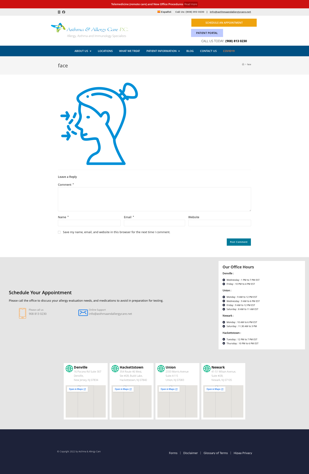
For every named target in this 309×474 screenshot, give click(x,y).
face (249, 64)
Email (129, 217)
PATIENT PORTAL (207, 33)
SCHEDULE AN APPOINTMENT (224, 22)
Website (193, 217)
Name (63, 217)
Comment (66, 185)
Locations (105, 51)
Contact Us (208, 51)
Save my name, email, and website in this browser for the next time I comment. (116, 232)
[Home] (243, 64)
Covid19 (229, 51)
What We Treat (129, 51)
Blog (190, 51)
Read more (190, 4)
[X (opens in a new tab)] (59, 12)
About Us (81, 51)
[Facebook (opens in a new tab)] (63, 12)
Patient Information (161, 51)
